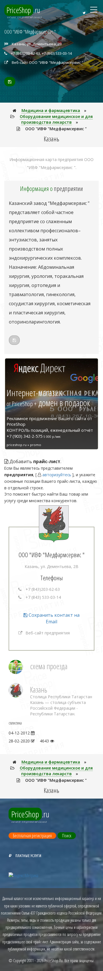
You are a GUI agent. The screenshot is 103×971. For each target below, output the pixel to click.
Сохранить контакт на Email (53, 618)
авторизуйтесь (56, 474)
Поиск (66, 835)
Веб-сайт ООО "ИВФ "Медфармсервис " (47, 62)
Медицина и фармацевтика (50, 110)
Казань (38, 689)
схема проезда (49, 666)
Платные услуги (28, 855)
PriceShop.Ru (53, 960)
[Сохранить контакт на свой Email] (9, 81)
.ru (23, 10)
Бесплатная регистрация (32, 835)
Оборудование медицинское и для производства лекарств (56, 119)
